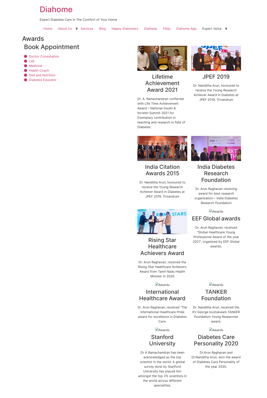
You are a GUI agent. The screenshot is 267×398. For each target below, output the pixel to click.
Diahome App (186, 29)
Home (47, 29)
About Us (65, 29)
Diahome (56, 9)
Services (87, 29)
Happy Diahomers (125, 29)
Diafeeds (150, 29)
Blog (102, 29)
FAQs (166, 29)
